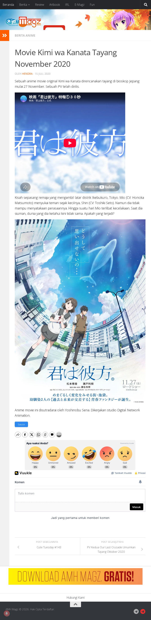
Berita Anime (25, 35)
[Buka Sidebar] (4, 35)
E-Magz (80, 5)
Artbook (54, 5)
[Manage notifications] (7, 613)
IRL (67, 5)
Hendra (27, 73)
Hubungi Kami (75, 598)
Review (39, 5)
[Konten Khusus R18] (142, 611)
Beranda (8, 5)
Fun (92, 5)
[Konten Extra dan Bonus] (136, 611)
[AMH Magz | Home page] (23, 22)
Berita (23, 5)
